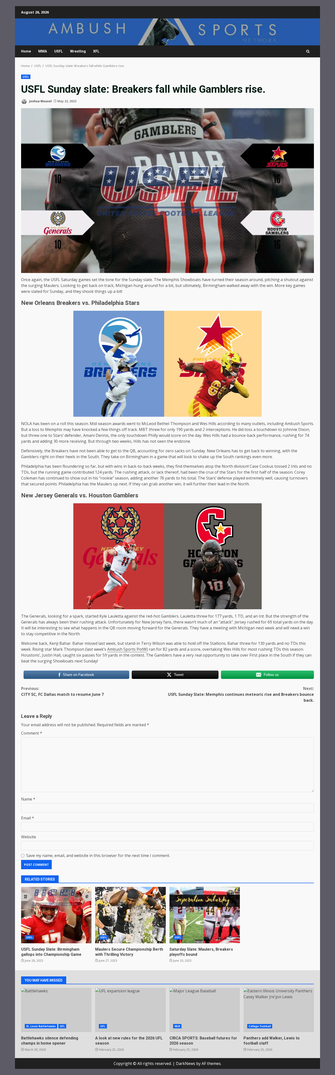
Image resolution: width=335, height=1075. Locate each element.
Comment (31, 733)
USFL (58, 51)
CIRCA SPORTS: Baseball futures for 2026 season (204, 1010)
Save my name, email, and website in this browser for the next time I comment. (98, 855)
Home (26, 51)
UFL (62, 1026)
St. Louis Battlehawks (41, 1026)
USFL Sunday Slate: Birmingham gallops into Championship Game (56, 915)
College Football (260, 1026)
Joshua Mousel (40, 101)
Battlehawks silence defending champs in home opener (56, 1010)
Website (28, 837)
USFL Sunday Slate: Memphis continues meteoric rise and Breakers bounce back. (241, 694)
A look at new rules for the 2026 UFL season (130, 1010)
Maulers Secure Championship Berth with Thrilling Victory (130, 915)
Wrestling (78, 51)
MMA (42, 51)
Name (28, 799)
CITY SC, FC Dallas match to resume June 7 (62, 691)
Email (27, 818)
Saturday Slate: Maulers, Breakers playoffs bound (204, 915)
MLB (177, 1026)
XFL (96, 51)
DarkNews (185, 1063)
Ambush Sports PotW (127, 649)
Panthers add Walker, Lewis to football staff (279, 1010)
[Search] (307, 51)
